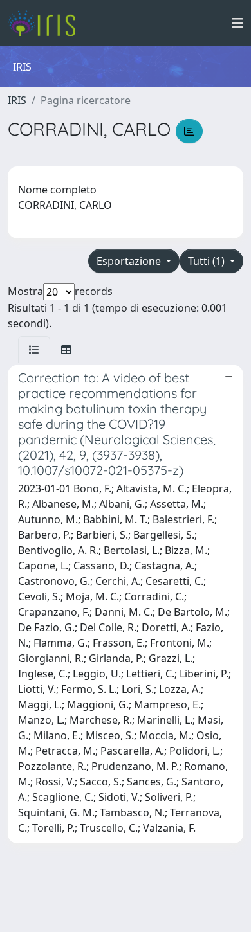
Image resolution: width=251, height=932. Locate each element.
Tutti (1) (207, 261)
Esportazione (130, 261)
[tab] (34, 349)
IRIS (17, 100)
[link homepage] (47, 23)
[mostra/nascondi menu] (237, 23)
